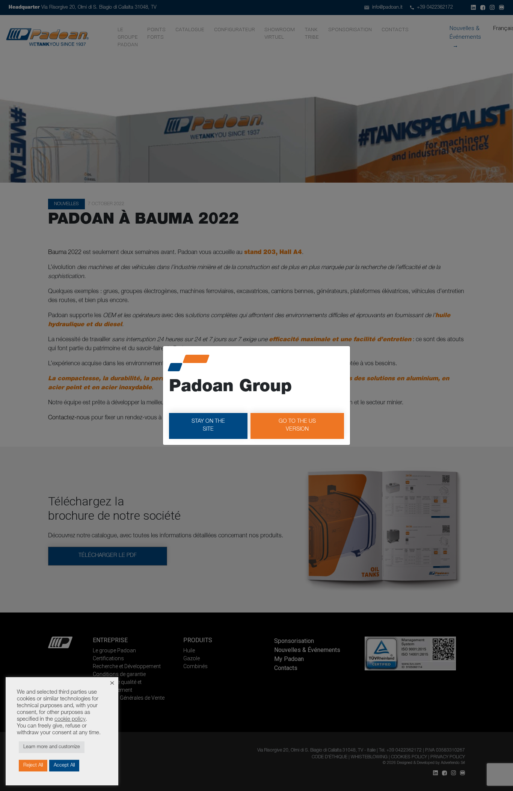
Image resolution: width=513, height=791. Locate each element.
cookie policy (70, 719)
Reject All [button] (33, 765)
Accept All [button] (64, 765)
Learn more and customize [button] (51, 747)
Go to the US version (297, 426)
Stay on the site (208, 426)
